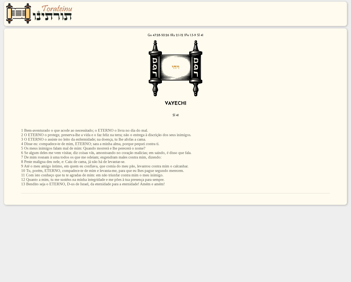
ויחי (175, 67)
